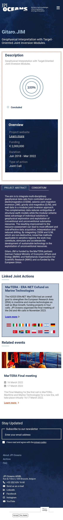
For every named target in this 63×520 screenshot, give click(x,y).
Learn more (16, 136)
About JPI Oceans (12, 455)
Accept (15, 515)
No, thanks (23, 515)
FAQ (5, 463)
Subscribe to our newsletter (22, 428)
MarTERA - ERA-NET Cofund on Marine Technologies (27, 288)
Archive (7, 459)
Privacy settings (44, 509)
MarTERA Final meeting (20, 376)
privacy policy (40, 442)
